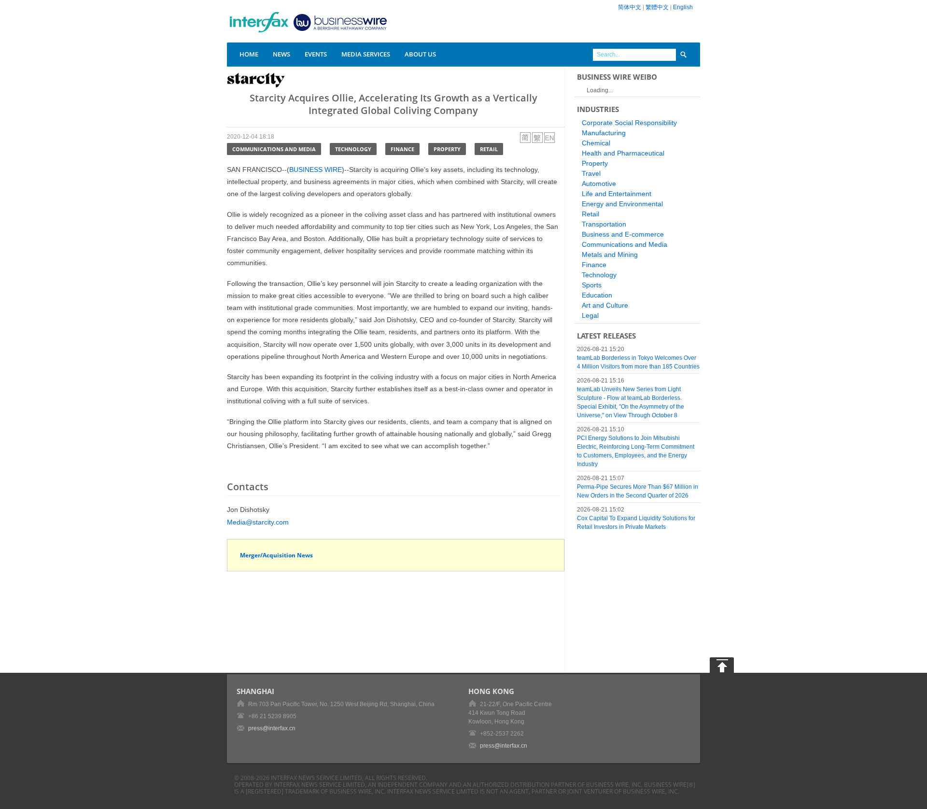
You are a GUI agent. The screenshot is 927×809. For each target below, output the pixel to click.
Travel (591, 173)
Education (597, 295)
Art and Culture (605, 305)
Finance (402, 149)
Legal (590, 315)
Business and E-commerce (623, 234)
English (683, 7)
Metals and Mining (610, 254)
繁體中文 (657, 7)
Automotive (599, 183)
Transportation (604, 224)
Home (248, 54)
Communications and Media (274, 149)
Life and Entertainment (616, 194)
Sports (592, 285)
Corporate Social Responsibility (629, 123)
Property (447, 149)
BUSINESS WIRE (315, 169)
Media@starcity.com (258, 522)
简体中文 (629, 7)
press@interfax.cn (271, 728)
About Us (420, 54)
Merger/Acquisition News (276, 555)
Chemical (596, 143)
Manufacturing (604, 133)
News (281, 54)
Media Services (365, 54)
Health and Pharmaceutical (623, 153)
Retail (489, 149)
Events (316, 54)
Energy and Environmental (622, 204)
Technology (353, 149)
